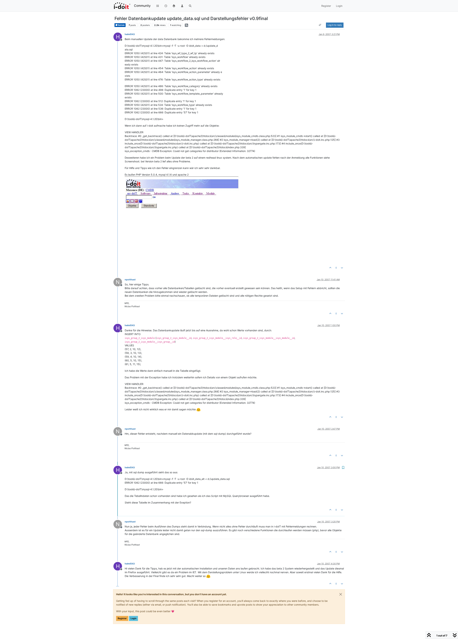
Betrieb (121, 25)
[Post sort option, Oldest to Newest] (320, 25)
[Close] (341, 594)
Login (133, 618)
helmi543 (130, 34)
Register (122, 618)
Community (142, 6)
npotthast (130, 279)
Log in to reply (335, 25)
